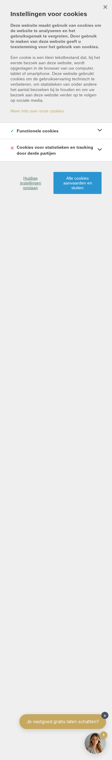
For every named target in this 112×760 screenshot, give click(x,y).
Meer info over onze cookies (37, 111)
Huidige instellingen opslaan (30, 183)
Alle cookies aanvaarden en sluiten (77, 183)
